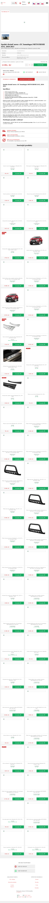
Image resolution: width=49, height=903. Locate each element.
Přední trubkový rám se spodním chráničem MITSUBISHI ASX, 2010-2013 (36, 596)
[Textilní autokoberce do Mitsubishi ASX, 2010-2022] (12, 183)
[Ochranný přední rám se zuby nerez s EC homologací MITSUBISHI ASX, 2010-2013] (36, 613)
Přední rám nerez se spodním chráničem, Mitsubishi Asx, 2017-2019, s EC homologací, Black (12, 308)
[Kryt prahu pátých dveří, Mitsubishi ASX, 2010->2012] (12, 809)
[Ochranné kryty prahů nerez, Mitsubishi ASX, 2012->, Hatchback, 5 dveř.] (12, 669)
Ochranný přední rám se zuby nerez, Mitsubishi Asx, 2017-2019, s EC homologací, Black (36, 568)
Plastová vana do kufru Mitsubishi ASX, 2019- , (36, 394)
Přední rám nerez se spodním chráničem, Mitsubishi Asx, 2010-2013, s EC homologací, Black (12, 481)
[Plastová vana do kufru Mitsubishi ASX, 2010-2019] (12, 413)
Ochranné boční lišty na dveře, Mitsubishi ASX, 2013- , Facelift (12, 652)
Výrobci (36, 879)
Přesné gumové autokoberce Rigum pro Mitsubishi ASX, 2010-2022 (36, 166)
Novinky (37, 882)
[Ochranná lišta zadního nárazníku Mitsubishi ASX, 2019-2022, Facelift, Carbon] (12, 238)
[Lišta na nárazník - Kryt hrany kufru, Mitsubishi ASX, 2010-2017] (12, 753)
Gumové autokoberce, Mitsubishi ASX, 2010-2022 (12, 847)
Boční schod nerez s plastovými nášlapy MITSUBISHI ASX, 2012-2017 (12, 708)
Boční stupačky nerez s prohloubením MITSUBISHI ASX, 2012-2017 (36, 792)
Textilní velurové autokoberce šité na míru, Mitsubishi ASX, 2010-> (36, 652)
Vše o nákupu (12, 879)
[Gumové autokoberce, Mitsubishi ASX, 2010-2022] (12, 837)
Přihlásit (23, 2)
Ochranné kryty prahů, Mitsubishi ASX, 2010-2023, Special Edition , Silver (12, 367)
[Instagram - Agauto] (21, 896)
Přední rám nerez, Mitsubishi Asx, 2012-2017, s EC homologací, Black (12, 509)
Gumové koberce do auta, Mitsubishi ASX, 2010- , (12, 735)
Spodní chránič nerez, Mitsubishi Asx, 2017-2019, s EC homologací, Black (36, 251)
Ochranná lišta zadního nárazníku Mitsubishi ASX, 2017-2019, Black (36, 365)
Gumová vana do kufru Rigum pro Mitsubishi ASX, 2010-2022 (12, 166)
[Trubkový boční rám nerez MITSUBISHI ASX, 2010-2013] (36, 697)
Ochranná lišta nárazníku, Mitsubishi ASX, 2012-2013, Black (36, 221)
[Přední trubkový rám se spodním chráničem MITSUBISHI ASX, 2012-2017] (36, 669)
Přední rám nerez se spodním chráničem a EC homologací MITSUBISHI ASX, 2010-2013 (12, 792)
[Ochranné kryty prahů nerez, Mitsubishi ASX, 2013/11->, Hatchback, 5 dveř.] (12, 585)
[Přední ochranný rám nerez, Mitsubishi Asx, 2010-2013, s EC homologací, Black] (36, 325)
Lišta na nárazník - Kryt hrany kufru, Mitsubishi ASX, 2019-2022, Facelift (12, 337)
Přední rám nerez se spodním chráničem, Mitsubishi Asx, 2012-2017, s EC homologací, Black (12, 452)
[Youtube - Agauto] (28, 896)
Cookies (12, 885)
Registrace (24, 4)
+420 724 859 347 (29, 72)
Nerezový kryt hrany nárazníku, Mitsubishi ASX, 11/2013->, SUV (36, 764)
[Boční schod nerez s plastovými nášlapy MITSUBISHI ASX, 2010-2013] (36, 809)
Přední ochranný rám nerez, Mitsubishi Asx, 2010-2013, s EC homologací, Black (36, 336)
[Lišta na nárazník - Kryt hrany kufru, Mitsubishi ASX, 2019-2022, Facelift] (12, 326)
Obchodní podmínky (12, 882)
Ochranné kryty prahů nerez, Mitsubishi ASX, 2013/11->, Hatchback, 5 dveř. (12, 596)
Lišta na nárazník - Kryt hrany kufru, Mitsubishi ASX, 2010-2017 (12, 764)
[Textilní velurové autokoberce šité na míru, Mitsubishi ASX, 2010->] (36, 641)
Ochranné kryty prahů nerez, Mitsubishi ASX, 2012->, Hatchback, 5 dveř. (12, 680)
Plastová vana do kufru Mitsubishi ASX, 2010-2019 (12, 423)
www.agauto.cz (19, 892)
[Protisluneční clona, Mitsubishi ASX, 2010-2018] (36, 837)
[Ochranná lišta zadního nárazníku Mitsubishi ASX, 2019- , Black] (12, 384)
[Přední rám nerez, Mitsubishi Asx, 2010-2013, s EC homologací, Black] (36, 469)
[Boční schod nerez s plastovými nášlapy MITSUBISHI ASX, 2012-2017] (12, 697)
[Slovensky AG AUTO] (38, 4)
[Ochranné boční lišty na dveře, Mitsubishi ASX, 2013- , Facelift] (12, 641)
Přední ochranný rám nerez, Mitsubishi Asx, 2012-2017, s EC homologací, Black (36, 452)
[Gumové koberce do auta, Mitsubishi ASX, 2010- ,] (12, 725)
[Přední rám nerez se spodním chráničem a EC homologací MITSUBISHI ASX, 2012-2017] (36, 725)
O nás (37, 885)
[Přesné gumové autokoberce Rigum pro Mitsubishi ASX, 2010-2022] (36, 155)
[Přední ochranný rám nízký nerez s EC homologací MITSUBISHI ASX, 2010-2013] (12, 613)
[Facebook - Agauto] (26, 895)
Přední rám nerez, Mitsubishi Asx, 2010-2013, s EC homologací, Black (36, 480)
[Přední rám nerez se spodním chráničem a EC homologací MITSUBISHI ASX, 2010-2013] (12, 781)
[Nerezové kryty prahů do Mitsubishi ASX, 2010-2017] (36, 183)
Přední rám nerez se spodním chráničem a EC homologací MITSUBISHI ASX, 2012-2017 (36, 736)
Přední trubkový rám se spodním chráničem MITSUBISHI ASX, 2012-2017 (36, 680)
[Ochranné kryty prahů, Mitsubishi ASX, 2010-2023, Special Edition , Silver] (12, 355)
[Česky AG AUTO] (34, 4)
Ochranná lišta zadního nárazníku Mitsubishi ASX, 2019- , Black (12, 396)
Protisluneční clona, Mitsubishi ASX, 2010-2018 (36, 847)
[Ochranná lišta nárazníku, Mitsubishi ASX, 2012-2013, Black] (36, 210)
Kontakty (37, 887)
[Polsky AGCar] (42, 3)
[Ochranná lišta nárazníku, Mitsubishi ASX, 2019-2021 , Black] (12, 210)
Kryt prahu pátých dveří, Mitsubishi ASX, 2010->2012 (12, 819)
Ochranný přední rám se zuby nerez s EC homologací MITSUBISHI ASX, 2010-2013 (36, 624)
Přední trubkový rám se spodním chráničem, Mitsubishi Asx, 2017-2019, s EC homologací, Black (12, 279)
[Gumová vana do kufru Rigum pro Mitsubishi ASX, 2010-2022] (12, 155)
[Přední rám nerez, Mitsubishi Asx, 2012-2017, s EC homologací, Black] (12, 498)
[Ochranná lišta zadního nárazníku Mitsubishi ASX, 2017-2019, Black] (36, 354)
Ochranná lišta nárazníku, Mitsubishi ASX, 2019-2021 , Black (12, 221)
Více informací (4, 11)
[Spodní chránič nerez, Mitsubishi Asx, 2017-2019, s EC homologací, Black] (36, 239)
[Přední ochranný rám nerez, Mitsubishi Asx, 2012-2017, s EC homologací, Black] (36, 441)
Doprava (12, 886)
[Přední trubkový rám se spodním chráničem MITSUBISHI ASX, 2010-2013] (36, 585)
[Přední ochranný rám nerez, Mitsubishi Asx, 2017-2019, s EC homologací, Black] (36, 268)
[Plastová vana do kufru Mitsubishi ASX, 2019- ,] (36, 384)
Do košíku (40, 64)
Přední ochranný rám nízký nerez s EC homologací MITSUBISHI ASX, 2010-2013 (12, 624)
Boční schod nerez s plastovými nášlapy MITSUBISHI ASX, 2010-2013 (36, 820)
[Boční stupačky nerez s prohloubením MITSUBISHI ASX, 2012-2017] (36, 781)
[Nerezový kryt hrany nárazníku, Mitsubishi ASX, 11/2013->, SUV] (36, 753)
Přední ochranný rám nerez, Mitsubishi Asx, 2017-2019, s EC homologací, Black (36, 279)
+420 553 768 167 (42, 72)
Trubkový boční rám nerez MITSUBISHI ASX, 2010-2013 (36, 708)
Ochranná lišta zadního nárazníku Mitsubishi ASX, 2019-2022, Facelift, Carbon (12, 249)
